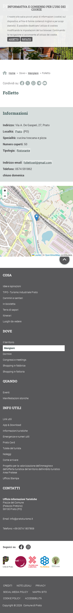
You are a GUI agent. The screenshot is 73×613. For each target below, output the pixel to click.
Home (12, 73)
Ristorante (23, 150)
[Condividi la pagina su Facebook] (22, 83)
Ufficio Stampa (11, 478)
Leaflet (37, 254)
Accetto (14, 39)
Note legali (24, 585)
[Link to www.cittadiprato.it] (8, 566)
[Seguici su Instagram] (28, 547)
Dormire (7, 354)
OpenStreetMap (52, 254)
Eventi (6, 392)
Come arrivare (10, 460)
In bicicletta (9, 304)
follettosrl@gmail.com (38, 162)
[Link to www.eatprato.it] (20, 566)
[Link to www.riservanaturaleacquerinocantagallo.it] (55, 566)
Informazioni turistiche (15, 430)
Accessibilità (33, 598)
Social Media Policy (15, 592)
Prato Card (9, 442)
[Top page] (64, 259)
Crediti (7, 585)
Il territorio (8, 342)
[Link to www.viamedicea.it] (44, 566)
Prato (18, 131)
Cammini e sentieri (13, 298)
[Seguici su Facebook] (21, 547)
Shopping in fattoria (14, 371)
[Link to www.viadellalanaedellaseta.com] (33, 566)
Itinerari (7, 315)
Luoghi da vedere (12, 321)
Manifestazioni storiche (16, 398)
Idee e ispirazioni (12, 286)
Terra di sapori (10, 309)
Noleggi (7, 454)
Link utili (7, 419)
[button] (36, 217)
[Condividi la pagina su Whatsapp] (33, 83)
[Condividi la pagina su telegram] (39, 83)
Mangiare (33, 73)
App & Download (12, 425)
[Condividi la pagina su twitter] (28, 83)
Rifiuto (26, 39)
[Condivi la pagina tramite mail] (45, 83)
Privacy (41, 585)
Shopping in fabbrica (14, 365)
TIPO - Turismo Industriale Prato (20, 292)
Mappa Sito (40, 592)
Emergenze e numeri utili (16, 436)
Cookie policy (12, 598)
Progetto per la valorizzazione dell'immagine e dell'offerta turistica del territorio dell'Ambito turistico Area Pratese (31, 469)
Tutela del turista (12, 448)
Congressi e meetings (14, 359)
